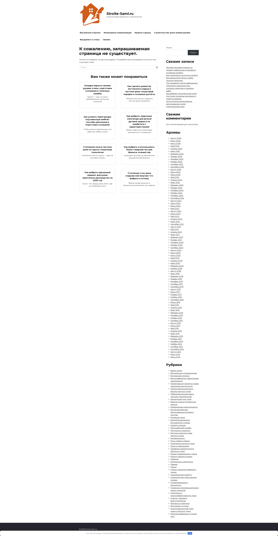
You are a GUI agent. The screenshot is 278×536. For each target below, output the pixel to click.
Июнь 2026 (175, 143)
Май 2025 (174, 177)
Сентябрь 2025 (177, 167)
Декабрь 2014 (176, 341)
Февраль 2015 (176, 336)
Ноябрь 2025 (176, 162)
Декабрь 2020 (177, 242)
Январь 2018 (176, 279)
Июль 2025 (175, 172)
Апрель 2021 (176, 232)
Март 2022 (175, 222)
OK (190, 533)
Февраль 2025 (176, 185)
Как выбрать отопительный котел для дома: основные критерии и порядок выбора (181, 96)
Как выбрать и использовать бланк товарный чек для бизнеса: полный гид (139, 149)
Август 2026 (175, 138)
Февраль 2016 (176, 313)
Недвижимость (177, 438)
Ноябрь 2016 (176, 297)
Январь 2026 (176, 157)
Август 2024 (175, 201)
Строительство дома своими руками (172, 33)
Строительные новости (181, 475)
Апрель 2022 (176, 219)
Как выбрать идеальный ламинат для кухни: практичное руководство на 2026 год (98, 176)
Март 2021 (175, 235)
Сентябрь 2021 (177, 224)
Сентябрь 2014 (177, 349)
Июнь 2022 (175, 214)
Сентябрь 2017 (177, 287)
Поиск (169, 48)
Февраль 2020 (177, 266)
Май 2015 (174, 328)
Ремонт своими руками (181, 457)
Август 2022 (175, 211)
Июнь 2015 (175, 326)
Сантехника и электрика (181, 462)
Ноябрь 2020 (176, 245)
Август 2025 (175, 170)
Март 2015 (174, 334)
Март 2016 (174, 310)
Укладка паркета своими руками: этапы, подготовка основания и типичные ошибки (97, 89)
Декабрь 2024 (176, 190)
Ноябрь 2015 (176, 318)
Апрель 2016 (176, 308)
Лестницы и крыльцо (180, 431)
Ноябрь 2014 (176, 344)
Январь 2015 (176, 339)
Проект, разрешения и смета (183, 454)
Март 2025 (175, 183)
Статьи (173, 467)
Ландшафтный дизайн (180, 428)
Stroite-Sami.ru (120, 14)
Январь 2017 (176, 295)
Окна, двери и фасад (180, 441)
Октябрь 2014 (176, 347)
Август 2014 (175, 352)
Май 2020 (174, 258)
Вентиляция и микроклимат (183, 373)
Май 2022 (174, 216)
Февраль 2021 (176, 237)
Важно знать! (176, 371)
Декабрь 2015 (176, 315)
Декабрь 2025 (176, 159)
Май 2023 (174, 209)
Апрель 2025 (176, 180)
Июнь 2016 (175, 302)
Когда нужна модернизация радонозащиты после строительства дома (179, 104)
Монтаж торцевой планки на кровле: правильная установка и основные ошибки (181, 70)
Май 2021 (174, 229)
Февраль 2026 (176, 154)
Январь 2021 (176, 240)
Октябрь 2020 (176, 248)
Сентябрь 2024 (177, 198)
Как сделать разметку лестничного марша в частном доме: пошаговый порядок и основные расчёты (139, 90)
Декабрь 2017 (176, 282)
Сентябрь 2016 (177, 300)
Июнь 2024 (175, 206)
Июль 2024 (175, 203)
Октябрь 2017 (176, 284)
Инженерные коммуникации (118, 33)
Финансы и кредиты (179, 503)
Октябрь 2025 (176, 164)
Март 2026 (175, 151)
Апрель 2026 (176, 149)
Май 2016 (174, 305)
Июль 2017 (175, 292)
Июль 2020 (175, 253)
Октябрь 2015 (176, 321)
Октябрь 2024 (176, 196)
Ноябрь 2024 (176, 193)
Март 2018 (175, 274)
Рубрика (174, 459)
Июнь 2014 (175, 357)
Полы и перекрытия (179, 446)
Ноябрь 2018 (176, 269)
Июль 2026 (175, 141)
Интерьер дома (177, 418)
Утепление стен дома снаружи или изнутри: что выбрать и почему (139, 175)
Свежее (106, 40)
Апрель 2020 (176, 261)
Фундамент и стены (90, 40)
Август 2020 (175, 250)
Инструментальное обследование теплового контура (182, 412)
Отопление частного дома (182, 444)
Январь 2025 (176, 188)
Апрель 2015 (176, 331)
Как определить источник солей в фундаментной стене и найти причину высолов (182, 78)
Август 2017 (175, 289)
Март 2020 (175, 263)
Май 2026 (174, 146)
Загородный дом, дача (180, 399)
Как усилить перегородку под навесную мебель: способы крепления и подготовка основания (97, 121)
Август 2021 (175, 227)
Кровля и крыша (143, 33)
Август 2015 (175, 323)
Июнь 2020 (175, 255)
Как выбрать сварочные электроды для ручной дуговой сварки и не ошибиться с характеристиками (139, 121)
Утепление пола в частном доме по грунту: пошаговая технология (97, 149)
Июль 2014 (175, 354)
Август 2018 (175, 271)
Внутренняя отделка (90, 33)
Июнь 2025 (175, 175)
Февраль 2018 (176, 276)
